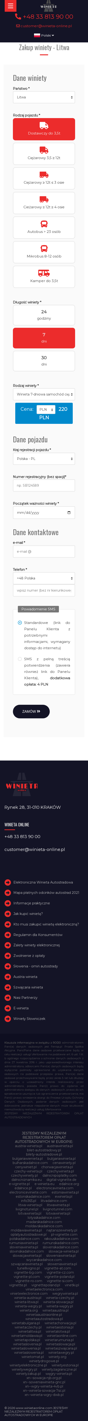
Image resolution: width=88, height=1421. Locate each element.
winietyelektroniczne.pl (28, 1365)
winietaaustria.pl (55, 1310)
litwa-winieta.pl (30, 1205)
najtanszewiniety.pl (61, 1230)
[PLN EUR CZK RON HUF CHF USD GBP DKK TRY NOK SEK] (46, 409)
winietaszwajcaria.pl (61, 1348)
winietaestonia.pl (59, 1327)
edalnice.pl (23, 1188)
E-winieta (21, 1008)
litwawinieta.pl (58, 1205)
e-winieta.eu (44, 1184)
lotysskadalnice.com (44, 1218)
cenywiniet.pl (26, 1167)
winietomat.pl (33, 1357)
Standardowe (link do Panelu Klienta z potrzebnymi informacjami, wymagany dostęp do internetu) (47, 635)
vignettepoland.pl (45, 1285)
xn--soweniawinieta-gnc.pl (44, 1382)
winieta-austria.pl (27, 1298)
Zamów (29, 711)
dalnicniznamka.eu (26, 1180)
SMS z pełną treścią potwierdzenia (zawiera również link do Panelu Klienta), (47, 671)
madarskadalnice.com (44, 1222)
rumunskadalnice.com (61, 1243)
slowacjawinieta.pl (27, 1255)
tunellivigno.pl (28, 1268)
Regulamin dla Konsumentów (37, 935)
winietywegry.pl (24, 1369)
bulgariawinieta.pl (61, 1158)
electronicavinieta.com (54, 1188)
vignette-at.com (57, 1268)
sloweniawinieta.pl (61, 1255)
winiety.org (57, 1357)
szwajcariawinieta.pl (27, 1264)
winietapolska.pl (27, 1340)
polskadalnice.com (25, 1239)
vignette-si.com (60, 1281)
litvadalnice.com (54, 1201)
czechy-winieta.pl (28, 1171)
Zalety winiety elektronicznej (36, 945)
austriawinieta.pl (60, 1146)
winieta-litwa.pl (26, 1302)
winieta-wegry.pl (28, 1306)
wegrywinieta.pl (65, 1293)
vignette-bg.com (28, 1272)
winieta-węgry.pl (59, 1306)
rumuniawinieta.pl (23, 1243)
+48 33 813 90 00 (47, 16)
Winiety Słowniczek (29, 1019)
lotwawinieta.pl (58, 1213)
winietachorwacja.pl (60, 1323)
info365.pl (28, 1201)
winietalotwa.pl (58, 1331)
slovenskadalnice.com (60, 1247)
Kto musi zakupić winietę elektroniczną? (46, 924)
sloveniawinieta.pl (24, 1247)
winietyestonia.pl (65, 1365)
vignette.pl (18, 1285)
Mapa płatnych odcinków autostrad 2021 (46, 893)
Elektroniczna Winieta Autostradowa (43, 882)
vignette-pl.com (27, 1277)
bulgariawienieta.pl (27, 1158)
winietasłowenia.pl (29, 1352)
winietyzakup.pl (28, 1374)
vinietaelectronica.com (44, 1289)
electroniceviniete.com (28, 1192)
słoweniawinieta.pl (62, 1264)
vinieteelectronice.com (29, 1293)
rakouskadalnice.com (61, 1239)
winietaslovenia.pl (27, 1344)
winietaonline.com (62, 1336)
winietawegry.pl (61, 1352)
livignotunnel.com (57, 1209)
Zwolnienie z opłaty (29, 956)
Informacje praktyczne (31, 903)
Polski (46, 35)
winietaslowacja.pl (60, 1344)
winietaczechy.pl (28, 1327)
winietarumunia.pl (59, 1340)
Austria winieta (25, 977)
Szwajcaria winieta (28, 987)
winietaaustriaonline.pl (44, 1315)
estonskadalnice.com (33, 1196)
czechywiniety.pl (24, 1175)
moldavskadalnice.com (44, 1226)
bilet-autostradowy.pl (44, 1150)
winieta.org (29, 1310)
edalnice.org (69, 1184)
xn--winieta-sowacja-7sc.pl (44, 1390)
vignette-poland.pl (59, 1277)
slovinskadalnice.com (27, 1251)
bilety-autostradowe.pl (44, 1154)
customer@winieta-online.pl (46, 26)
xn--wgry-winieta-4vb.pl (44, 1386)
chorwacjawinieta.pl (57, 1167)
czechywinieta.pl (60, 1171)
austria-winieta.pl (28, 1146)
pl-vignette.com (64, 1234)
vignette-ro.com (28, 1281)
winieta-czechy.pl (60, 1298)
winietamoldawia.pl (26, 1336)
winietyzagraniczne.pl (59, 1369)
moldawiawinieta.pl (26, 1230)
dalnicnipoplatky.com (59, 1175)
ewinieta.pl (63, 1196)
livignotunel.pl (27, 1209)
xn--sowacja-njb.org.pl (44, 1378)
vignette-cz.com (60, 1272)
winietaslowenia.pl (26, 1348)
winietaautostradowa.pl (44, 1319)
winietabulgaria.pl (26, 1323)
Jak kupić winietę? (28, 914)
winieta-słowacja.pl (58, 1302)
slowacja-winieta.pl (64, 1251)
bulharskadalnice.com (30, 1163)
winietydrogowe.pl (44, 1361)
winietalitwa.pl (29, 1331)
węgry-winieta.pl (59, 1374)
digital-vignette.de (61, 1180)
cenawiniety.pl (64, 1163)
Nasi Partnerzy (25, 998)
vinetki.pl (72, 1285)
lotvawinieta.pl (29, 1213)
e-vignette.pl (19, 1184)
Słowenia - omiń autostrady (35, 966)
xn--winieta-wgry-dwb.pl (44, 1395)
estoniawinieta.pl (65, 1192)
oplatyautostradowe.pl (28, 1234)
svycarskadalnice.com (44, 1260)
